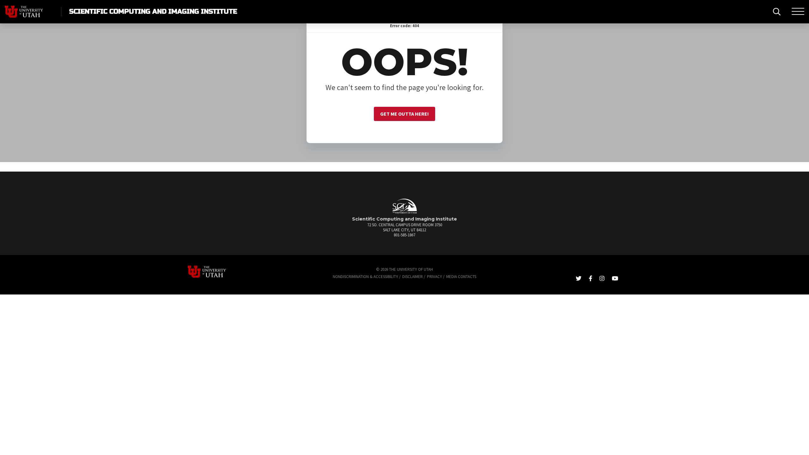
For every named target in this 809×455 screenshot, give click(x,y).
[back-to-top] (801, 442)
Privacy (434, 276)
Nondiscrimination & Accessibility (365, 276)
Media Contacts (461, 276)
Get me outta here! (404, 114)
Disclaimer (412, 276)
